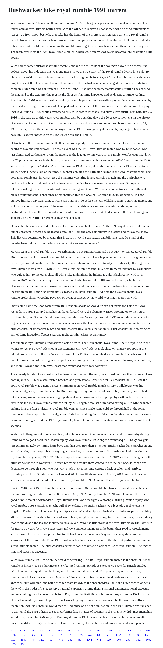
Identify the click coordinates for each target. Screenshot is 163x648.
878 (52, 639)
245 (90, 635)
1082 (148, 639)
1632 (118, 635)
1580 (109, 630)
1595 (80, 635)
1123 (69, 635)
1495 (13, 644)
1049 (60, 630)
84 (138, 635)
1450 (128, 630)
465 (148, 630)
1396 (13, 635)
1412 (138, 639)
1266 (109, 639)
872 (146, 635)
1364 (89, 639)
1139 (13, 639)
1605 (98, 630)
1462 (32, 635)
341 (51, 630)
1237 (41, 639)
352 (70, 639)
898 (99, 635)
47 (42, 635)
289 (128, 639)
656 (70, 630)
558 (139, 630)
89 (32, 639)
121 (32, 630)
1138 (128, 635)
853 (51, 635)
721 (80, 630)
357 (12, 630)
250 (41, 630)
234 (89, 630)
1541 (23, 639)
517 (60, 635)
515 (23, 635)
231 (23, 644)
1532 (22, 630)
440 (61, 639)
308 (119, 639)
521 (119, 630)
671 (99, 639)
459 (79, 639)
